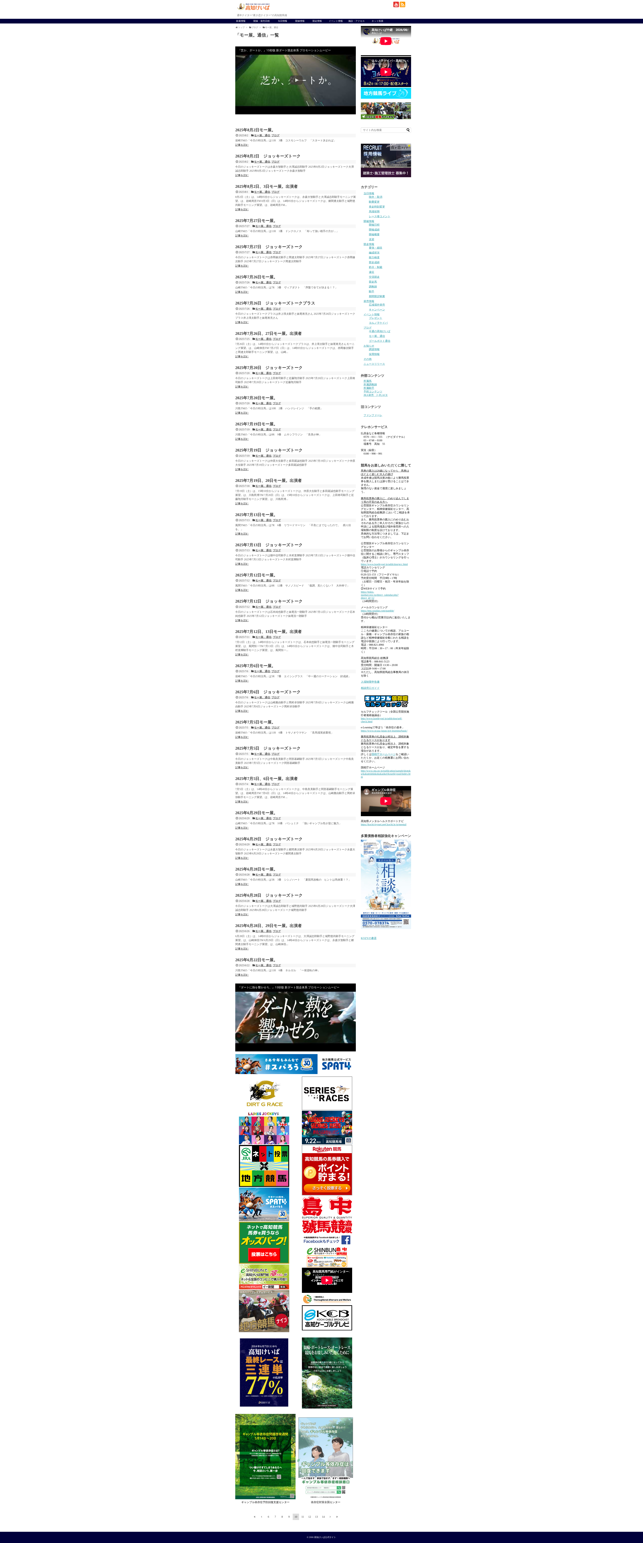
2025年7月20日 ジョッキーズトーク (269, 368)
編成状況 (374, 252)
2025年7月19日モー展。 (256, 424)
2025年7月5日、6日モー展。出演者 (266, 778)
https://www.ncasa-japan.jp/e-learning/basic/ (384, 730)
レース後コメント (379, 216)
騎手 (371, 291)
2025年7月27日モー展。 (256, 220)
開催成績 (374, 229)
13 (316, 1516)
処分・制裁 (375, 267)
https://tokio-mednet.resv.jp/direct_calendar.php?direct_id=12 (380, 595)
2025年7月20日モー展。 (256, 398)
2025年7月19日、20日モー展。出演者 (268, 480)
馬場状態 (374, 211)
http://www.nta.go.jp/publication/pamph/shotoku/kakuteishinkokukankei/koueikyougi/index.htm (386, 773)
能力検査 (374, 257)
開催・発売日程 (261, 21)
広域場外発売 (377, 304)
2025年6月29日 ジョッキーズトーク (269, 839)
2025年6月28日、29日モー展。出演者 (268, 925)
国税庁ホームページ (384, 754)
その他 (368, 359)
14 (323, 1516)
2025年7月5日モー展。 (255, 722)
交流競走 (374, 276)
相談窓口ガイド (370, 688)
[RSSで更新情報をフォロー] (402, 4)
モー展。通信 (262, 135)
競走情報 (317, 21)
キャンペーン (377, 309)
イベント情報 (336, 21)
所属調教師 (370, 384)
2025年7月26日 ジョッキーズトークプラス (275, 303)
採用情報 (374, 354)
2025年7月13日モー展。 (256, 515)
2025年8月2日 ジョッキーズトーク (268, 156)
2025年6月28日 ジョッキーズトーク (269, 895)
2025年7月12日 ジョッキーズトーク (269, 601)
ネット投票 (377, 21)
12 (309, 1516)
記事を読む (242, 145)
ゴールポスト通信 (379, 341)
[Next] (330, 1516)
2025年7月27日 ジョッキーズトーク (269, 247)
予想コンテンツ (373, 391)
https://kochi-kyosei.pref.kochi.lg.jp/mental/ (384, 824)
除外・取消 (375, 196)
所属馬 (368, 381)
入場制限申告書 (370, 681)
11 (302, 1516)
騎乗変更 (374, 201)
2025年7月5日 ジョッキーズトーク (268, 748)
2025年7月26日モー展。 (256, 277)
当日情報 (282, 21)
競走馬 (373, 281)
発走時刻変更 (377, 206)
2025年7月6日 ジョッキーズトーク (268, 692)
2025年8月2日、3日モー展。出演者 (266, 186)
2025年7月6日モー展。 (255, 666)
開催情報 (300, 21)
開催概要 (374, 234)
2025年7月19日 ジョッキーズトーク (269, 450)
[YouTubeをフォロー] (396, 4)
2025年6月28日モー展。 (256, 869)
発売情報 (369, 301)
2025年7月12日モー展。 (256, 575)
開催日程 (374, 224)
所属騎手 (369, 388)
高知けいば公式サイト (325, 1537)
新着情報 (241, 21)
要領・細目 (375, 247)
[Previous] (261, 1516)
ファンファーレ (373, 415)
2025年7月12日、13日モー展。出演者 (268, 631)
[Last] (337, 1516)
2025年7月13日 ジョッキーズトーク (269, 545)
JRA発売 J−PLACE (376, 395)
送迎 (371, 239)
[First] (255, 1516)
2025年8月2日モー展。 (255, 130)
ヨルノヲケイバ (378, 322)
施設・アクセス (356, 21)
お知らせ (369, 345)
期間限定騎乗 (377, 296)
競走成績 (374, 262)
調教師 (373, 286)
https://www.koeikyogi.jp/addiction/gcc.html (384, 564)
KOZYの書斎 (369, 938)
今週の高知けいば (379, 331)
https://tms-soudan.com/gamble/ (377, 610)
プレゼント (375, 318)
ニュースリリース (374, 363)
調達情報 (374, 349)
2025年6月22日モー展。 (256, 960)
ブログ (275, 135)
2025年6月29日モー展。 (256, 813)
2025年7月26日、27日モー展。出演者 (268, 333)
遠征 (371, 272)
